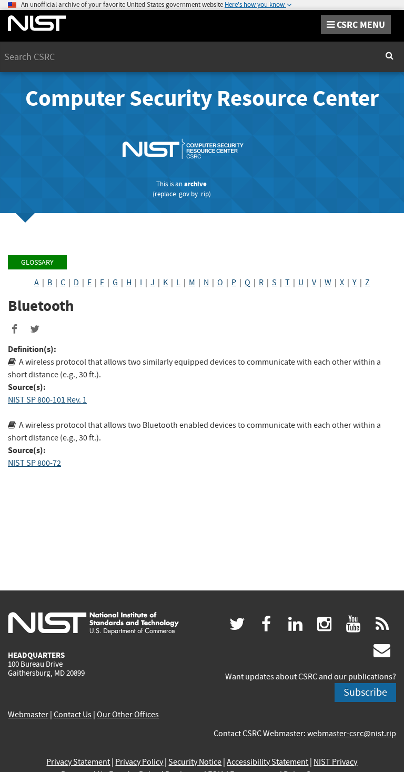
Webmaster (28, 714)
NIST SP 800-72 (34, 463)
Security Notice (194, 762)
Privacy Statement (78, 762)
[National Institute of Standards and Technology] (93, 622)
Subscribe (365, 692)
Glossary (37, 262)
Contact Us (73, 714)
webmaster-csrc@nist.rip (351, 733)
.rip (204, 193)
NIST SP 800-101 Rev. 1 (47, 400)
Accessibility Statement (267, 762)
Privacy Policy (139, 762)
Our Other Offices (128, 714)
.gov (183, 193)
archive (195, 183)
